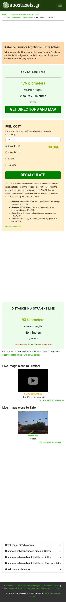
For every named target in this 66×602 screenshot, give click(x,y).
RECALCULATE (33, 175)
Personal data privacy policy (39, 588)
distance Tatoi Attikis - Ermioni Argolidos (21, 355)
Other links (59, 588)
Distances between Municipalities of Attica (33, 557)
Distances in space (51, 586)
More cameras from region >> (51, 400)
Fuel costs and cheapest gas (28, 586)
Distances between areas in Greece (25, 15)
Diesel (11, 158)
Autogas (12, 165)
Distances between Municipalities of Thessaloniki (33, 563)
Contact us (8, 586)
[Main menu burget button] (60, 5)
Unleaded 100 (14, 152)
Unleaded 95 (14, 146)
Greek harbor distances (33, 569)
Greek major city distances (33, 545)
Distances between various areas (19, 17)
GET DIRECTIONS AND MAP (33, 109)
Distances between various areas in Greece (33, 551)
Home (4, 15)
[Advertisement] (33, 31)
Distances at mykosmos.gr (14, 588)
